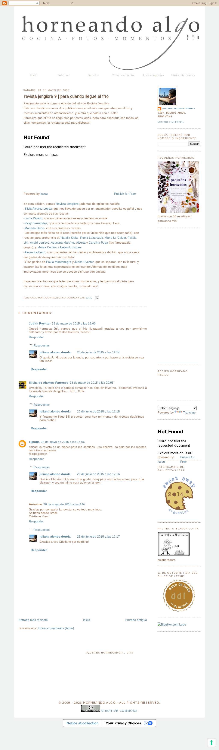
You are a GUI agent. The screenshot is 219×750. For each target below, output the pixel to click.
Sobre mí (64, 75)
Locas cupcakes (153, 75)
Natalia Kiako (69, 237)
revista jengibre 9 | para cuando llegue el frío (66, 96)
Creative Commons (119, 710)
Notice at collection (83, 723)
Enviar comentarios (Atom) (56, 628)
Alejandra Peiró (35, 252)
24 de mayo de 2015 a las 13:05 (63, 441)
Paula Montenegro (58, 261)
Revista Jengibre (67, 203)
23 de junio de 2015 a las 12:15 (98, 411)
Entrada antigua (136, 619)
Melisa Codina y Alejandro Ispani (59, 247)
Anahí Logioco (39, 242)
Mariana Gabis (34, 228)
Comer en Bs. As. (123, 75)
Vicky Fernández (36, 223)
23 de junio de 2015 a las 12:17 (98, 536)
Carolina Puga (98, 242)
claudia (34, 441)
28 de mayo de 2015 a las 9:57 (64, 504)
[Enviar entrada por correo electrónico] (96, 298)
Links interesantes (183, 75)
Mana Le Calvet (115, 237)
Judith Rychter (84, 261)
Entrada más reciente (33, 619)
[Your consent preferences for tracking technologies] (211, 742)
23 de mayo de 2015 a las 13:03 (74, 323)
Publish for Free (125, 193)
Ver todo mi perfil (171, 122)
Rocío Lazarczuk (91, 237)
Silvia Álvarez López (38, 208)
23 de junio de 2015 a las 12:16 (98, 474)
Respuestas (42, 345)
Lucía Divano (33, 218)
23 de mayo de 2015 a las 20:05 (92, 382)
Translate (189, 412)
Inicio (33, 75)
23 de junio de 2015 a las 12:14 (98, 352)
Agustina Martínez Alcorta (68, 242)
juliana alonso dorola (55, 352)
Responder (36, 337)
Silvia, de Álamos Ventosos (48, 382)
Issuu (44, 193)
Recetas (93, 75)
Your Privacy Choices (123, 723)
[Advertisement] (179, 296)
